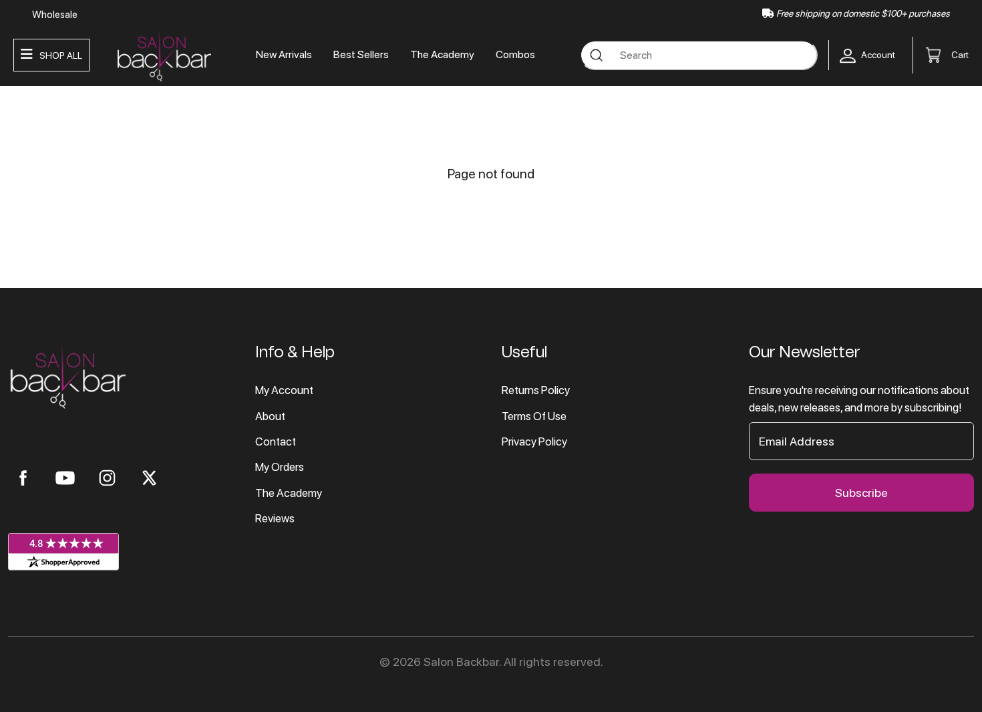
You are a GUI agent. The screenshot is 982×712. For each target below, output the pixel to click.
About (270, 416)
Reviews (275, 518)
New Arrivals (284, 54)
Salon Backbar (461, 662)
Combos (515, 54)
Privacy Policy (534, 441)
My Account (284, 390)
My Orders (279, 467)
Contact (275, 441)
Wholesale (54, 15)
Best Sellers (361, 54)
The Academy (442, 54)
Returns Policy (536, 390)
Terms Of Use (534, 416)
